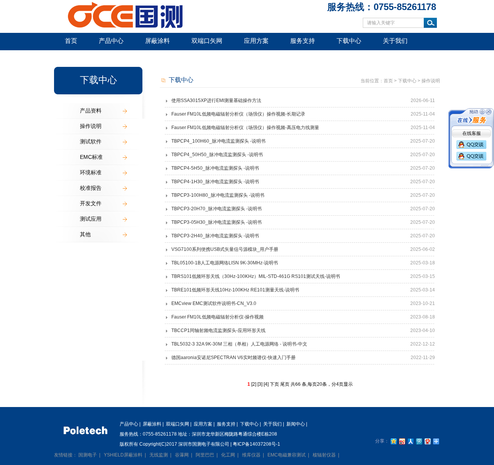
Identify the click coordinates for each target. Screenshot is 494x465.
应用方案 (256, 40)
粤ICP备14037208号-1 (256, 444)
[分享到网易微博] (427, 441)
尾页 (284, 384)
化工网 (228, 455)
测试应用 (91, 219)
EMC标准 (91, 157)
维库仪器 (251, 455)
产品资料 (91, 110)
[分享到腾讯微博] (418, 441)
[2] (253, 384)
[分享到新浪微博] (402, 441)
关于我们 (395, 40)
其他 (85, 234)
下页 (274, 384)
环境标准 (91, 172)
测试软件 (91, 141)
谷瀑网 (182, 455)
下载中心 (349, 40)
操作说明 (91, 126)
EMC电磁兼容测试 (286, 455)
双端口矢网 (206, 40)
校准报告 (91, 188)
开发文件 (91, 203)
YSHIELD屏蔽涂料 (123, 455)
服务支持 (302, 40)
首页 (71, 40)
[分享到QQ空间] (393, 441)
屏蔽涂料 (157, 40)
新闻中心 (77, 58)
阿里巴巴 (205, 455)
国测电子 (87, 455)
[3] (259, 384)
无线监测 (158, 455)
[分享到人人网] (410, 441)
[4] (266, 384)
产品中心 (111, 40)
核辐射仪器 (324, 455)
